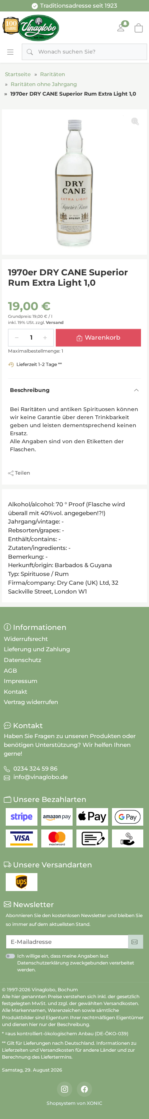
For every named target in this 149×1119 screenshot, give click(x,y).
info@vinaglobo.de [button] (40, 777)
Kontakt (15, 691)
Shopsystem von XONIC (74, 1103)
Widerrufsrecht (26, 638)
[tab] (10, 497)
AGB (10, 670)
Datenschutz (22, 660)
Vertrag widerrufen (31, 702)
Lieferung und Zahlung (37, 649)
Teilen (22, 473)
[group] (74, 182)
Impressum (20, 681)
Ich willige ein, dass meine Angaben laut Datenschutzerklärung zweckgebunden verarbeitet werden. (75, 963)
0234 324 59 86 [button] (35, 768)
